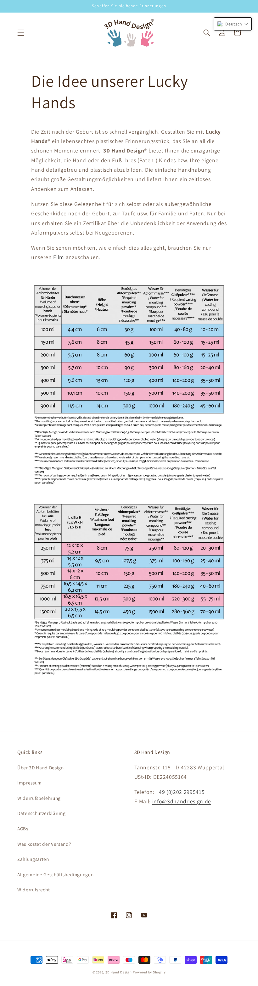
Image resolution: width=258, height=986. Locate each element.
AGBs (22, 828)
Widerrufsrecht (33, 889)
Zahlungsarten (33, 859)
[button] (20, 32)
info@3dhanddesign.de (181, 801)
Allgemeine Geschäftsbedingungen (55, 874)
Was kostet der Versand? (44, 844)
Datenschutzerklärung (41, 813)
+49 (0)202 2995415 (180, 791)
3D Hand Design (118, 972)
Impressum (29, 782)
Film (58, 257)
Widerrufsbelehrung (39, 798)
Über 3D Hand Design (40, 767)
